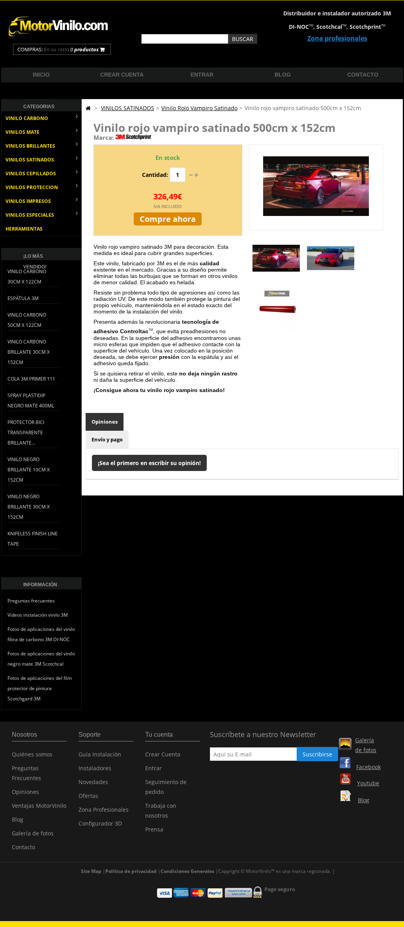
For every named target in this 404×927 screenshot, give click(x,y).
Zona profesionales (337, 38)
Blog (283, 74)
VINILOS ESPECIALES (30, 215)
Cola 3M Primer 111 (31, 378)
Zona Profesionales (104, 809)
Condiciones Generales (187, 871)
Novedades (93, 782)
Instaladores (95, 768)
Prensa (154, 829)
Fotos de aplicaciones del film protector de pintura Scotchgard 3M (39, 688)
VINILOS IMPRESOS (28, 201)
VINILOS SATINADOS (30, 159)
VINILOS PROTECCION (32, 187)
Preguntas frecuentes (31, 600)
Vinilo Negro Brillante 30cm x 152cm (28, 506)
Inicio (41, 74)
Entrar (202, 74)
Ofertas (88, 795)
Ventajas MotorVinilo (39, 805)
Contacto (362, 74)
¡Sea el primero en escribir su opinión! (149, 463)
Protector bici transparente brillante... (25, 432)
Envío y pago (107, 439)
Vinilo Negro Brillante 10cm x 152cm (28, 469)
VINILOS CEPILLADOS (31, 173)
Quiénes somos (32, 754)
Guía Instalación (100, 754)
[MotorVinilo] (59, 37)
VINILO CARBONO (27, 118)
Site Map (91, 871)
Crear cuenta (122, 74)
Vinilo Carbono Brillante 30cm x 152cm (28, 352)
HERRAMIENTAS (24, 228)
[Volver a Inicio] (88, 108)
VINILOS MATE (22, 132)
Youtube (368, 783)
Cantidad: (155, 174)
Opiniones (105, 421)
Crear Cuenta (162, 754)
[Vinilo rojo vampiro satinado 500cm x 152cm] (276, 279)
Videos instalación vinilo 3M (37, 615)
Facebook (368, 767)
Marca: (104, 137)
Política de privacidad (131, 871)
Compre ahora (168, 219)
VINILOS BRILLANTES (30, 146)
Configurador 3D (100, 823)
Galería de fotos (33, 833)
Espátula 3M (23, 298)
